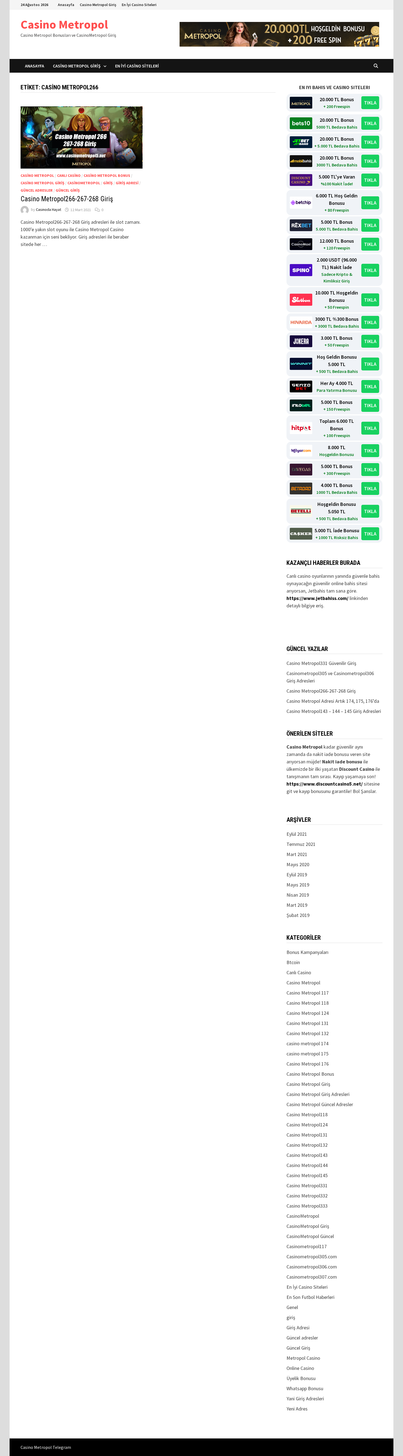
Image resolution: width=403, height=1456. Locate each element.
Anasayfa (66, 4)
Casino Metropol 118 (307, 1003)
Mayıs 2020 (297, 864)
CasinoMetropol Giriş (307, 1226)
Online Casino (300, 1368)
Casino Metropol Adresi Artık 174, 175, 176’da (332, 701)
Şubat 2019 (298, 915)
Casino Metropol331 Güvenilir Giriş (321, 663)
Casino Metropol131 (307, 1135)
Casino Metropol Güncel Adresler (319, 1104)
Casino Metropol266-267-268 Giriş (67, 199)
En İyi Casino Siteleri (139, 4)
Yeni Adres (297, 1409)
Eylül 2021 (296, 834)
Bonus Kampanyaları (307, 952)
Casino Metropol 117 (307, 993)
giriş (108, 182)
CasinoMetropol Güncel (310, 1236)
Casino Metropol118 (307, 1114)
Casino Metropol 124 (307, 1013)
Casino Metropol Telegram (46, 1447)
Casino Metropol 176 (307, 1064)
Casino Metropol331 (307, 1185)
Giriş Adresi (127, 182)
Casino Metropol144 (307, 1165)
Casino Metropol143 (307, 1155)
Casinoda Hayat (48, 209)
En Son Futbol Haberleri (310, 1297)
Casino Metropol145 (307, 1175)
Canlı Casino (69, 175)
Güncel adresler (37, 190)
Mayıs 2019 (297, 885)
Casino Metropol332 (307, 1195)
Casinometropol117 (306, 1246)
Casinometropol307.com (311, 1277)
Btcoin (293, 962)
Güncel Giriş (68, 190)
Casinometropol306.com (311, 1267)
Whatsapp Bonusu (304, 1388)
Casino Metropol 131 (307, 1023)
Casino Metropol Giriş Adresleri (318, 1094)
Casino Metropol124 (307, 1124)
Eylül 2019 (296, 874)
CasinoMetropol (83, 182)
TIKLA (370, 103)
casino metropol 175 (307, 1053)
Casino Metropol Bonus (107, 175)
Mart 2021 (296, 854)
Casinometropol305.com (311, 1256)
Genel (292, 1307)
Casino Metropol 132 (307, 1033)
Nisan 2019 (297, 895)
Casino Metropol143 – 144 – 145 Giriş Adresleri (333, 711)
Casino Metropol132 (307, 1145)
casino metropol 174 (307, 1043)
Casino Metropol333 (307, 1206)
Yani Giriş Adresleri (305, 1398)
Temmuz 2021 (301, 844)
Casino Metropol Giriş (98, 4)
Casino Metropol (64, 24)
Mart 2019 (296, 905)
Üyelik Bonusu (301, 1378)
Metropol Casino (303, 1358)
